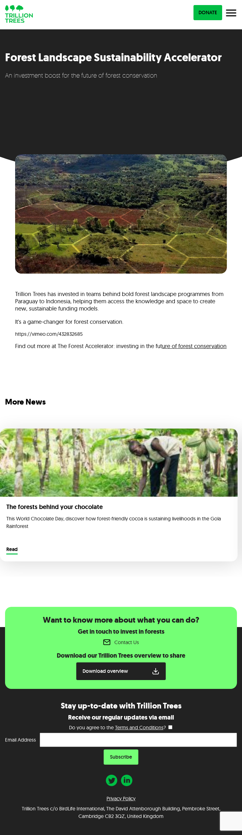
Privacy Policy (121, 798)
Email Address (20, 740)
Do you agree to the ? (117, 727)
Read (12, 550)
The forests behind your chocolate (54, 507)
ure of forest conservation (194, 346)
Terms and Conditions (139, 727)
